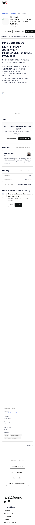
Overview (7, 510)
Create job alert (19, 31)
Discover (5, 13)
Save (11, 205)
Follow (8, 31)
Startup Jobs (8, 513)
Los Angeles (7, 418)
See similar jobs (11, 138)
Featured (7, 519)
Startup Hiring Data (10, 522)
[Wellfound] (4, 3)
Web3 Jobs (7, 516)
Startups (13, 13)
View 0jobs (30, 31)
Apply (19, 205)
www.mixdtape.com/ (10, 413)
